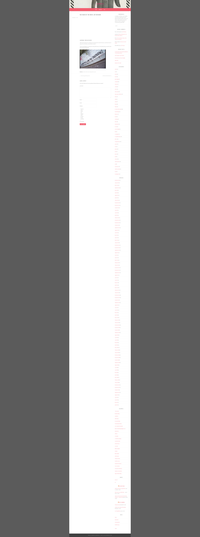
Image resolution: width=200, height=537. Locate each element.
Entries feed (116, 519)
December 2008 (117, 355)
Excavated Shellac (117, 421)
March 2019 (116, 185)
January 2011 (117, 292)
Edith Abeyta (117, 418)
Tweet (116, 528)
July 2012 (116, 255)
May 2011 (116, 282)
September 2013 (117, 227)
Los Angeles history (118, 136)
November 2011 (117, 270)
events (116, 101)
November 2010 (117, 297)
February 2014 (117, 217)
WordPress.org (117, 524)
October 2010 (117, 300)
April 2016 (116, 192)
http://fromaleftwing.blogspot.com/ (120, 428)
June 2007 (116, 399)
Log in (116, 517)
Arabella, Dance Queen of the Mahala (120, 507)
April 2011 (116, 285)
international (117, 124)
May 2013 (116, 235)
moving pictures (117, 141)
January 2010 (117, 322)
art (115, 71)
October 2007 (117, 389)
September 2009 (117, 332)
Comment (81, 86)
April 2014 (116, 215)
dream (116, 96)
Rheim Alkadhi (117, 453)
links (115, 131)
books (116, 74)
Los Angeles (116, 134)
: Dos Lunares (117, 411)
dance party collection (118, 94)
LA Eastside (116, 436)
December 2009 (117, 325)
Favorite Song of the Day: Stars (85, 75)
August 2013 (116, 230)
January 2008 (117, 382)
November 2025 (117, 180)
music (116, 144)
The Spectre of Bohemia (118, 468)
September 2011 (117, 272)
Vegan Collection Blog (118, 473)
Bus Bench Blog (117, 413)
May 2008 (116, 372)
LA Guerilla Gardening (118, 438)
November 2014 (117, 205)
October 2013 (117, 225)
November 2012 (117, 247)
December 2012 (117, 245)
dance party (116, 91)
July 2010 (116, 307)
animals (116, 69)
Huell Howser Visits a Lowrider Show (120, 488)
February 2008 (117, 379)
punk (115, 156)
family (116, 104)
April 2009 (116, 345)
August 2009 (116, 335)
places (116, 154)
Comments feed (117, 522)
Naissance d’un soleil (118, 62)
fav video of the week (118, 109)
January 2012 (117, 265)
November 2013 (117, 222)
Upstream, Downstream (118, 471)
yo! (104, 9)
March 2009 (116, 347)
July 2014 (116, 210)
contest (116, 86)
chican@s (116, 81)
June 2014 (116, 212)
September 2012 (117, 250)
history (116, 121)
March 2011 (116, 287)
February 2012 (117, 262)
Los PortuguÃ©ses (117, 511)
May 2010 (116, 312)
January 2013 (117, 242)
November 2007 (117, 387)
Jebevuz (116, 433)
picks (115, 151)
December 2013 (117, 220)
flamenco (116, 114)
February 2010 (117, 320)
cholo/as (116, 84)
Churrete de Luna (117, 504)
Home (96, 9)
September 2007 (117, 392)
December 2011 (117, 267)
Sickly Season (117, 456)
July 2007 (116, 397)
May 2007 (116, 402)
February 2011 (117, 290)
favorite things (117, 111)
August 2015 (116, 195)
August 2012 (116, 252)
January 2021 (117, 182)
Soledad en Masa (117, 458)
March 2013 (116, 240)
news (115, 146)
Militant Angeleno (117, 448)
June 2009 (116, 340)
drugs (116, 99)
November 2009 (117, 327)
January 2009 (117, 352)
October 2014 (117, 207)
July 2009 (116, 337)
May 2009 (116, 342)
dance (116, 89)
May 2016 (116, 190)
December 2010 (117, 295)
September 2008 (117, 362)
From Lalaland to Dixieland (119, 426)
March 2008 (116, 377)
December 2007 (117, 384)
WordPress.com (109, 535)
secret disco (116, 166)
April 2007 (116, 404)
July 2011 (116, 277)
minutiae (116, 451)
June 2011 (116, 280)
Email (81, 102)
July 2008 (116, 367)
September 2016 (117, 187)
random (116, 159)
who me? (100, 9)
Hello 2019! (116, 60)
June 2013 (116, 232)
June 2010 (116, 310)
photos (116, 149)
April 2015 (116, 197)
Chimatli (100, 3)
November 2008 (117, 357)
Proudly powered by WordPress (94, 535)
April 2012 (116, 257)
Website (81, 106)
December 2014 (117, 202)
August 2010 (116, 305)
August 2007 (116, 394)
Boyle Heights (117, 79)
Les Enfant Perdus (117, 441)
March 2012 (116, 260)
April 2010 (116, 315)
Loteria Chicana (117, 443)
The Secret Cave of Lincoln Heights (120, 57)
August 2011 (116, 275)
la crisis (116, 126)
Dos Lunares (122, 502)
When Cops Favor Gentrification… (120, 492)
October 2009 (117, 330)
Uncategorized (117, 174)
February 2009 (117, 350)
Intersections (117, 431)
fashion (116, 106)
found (116, 116)
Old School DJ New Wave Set (107, 75)
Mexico (116, 139)
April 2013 (116, 237)
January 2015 (117, 200)
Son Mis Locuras (117, 461)
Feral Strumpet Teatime (118, 423)
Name (81, 99)
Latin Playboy (124, 31)
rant (115, 164)
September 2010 (117, 302)
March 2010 (116, 317)
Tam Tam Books (117, 466)
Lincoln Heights (117, 129)
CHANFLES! (116, 416)
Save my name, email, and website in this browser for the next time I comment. (82, 115)
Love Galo (116, 446)
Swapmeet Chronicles (118, 463)
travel (115, 171)
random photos (117, 161)
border (116, 76)
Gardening (116, 119)
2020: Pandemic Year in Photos (119, 55)
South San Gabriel (117, 169)
